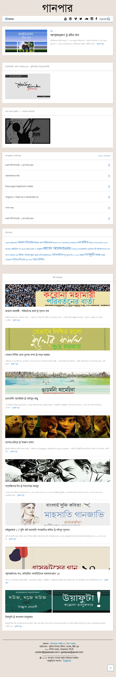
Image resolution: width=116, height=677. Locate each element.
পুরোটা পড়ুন (100, 44)
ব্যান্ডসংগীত (39, 255)
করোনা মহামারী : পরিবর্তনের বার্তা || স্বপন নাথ (27, 311)
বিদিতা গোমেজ (24, 254)
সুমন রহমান (29, 260)
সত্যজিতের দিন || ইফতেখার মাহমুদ (22, 486)
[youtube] (65, 19)
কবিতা (85, 242)
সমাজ (97, 254)
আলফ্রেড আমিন (56, 643)
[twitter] (80, 19)
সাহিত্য (15, 259)
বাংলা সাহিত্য (10, 255)
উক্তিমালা (48, 242)
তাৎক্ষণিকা (74, 249)
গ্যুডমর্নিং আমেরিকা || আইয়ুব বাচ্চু (21, 398)
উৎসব (59, 243)
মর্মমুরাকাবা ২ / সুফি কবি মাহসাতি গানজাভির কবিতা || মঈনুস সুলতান (37, 530)
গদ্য (51, 31)
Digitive (67, 660)
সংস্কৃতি (90, 254)
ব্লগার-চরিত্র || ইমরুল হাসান (19, 442)
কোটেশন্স (14, 248)
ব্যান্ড (32, 254)
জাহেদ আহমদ (52, 248)
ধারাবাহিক (83, 249)
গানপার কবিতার (26, 249)
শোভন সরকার (70, 643)
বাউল (16, 255)
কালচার (8, 249)
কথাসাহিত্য (65, 243)
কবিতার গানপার (93, 243)
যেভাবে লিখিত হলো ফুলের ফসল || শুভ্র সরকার (27, 354)
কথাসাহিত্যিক (73, 243)
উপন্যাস (55, 243)
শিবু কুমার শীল (68, 255)
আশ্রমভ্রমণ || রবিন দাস (64, 35)
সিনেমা (22, 259)
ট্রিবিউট (67, 249)
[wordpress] (70, 19)
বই (95, 248)
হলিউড (41, 259)
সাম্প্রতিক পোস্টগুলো (13, 155)
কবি (79, 242)
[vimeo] (75, 19)
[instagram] (92, 19)
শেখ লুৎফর (76, 255)
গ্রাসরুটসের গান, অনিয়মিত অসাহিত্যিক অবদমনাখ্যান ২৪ (32, 573)
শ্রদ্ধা (82, 254)
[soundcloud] (86, 19)
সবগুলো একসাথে (103, 156)
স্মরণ (35, 259)
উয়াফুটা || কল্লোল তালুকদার (19, 617)
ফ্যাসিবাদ (90, 249)
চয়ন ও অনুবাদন (37, 249)
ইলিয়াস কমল (38, 242)
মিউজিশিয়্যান (47, 255)
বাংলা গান (106, 249)
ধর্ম (79, 249)
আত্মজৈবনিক (13, 243)
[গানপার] (57, 12)
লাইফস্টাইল (57, 254)
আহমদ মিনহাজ (25, 242)
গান (20, 249)
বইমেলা (100, 248)
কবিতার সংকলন (103, 243)
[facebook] (96, 19)
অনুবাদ (7, 243)
